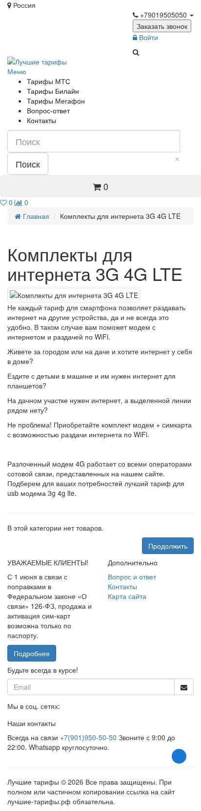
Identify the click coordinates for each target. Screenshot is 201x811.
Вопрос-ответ (48, 110)
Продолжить (167, 546)
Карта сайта (127, 596)
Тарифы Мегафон (56, 101)
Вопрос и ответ (132, 576)
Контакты (41, 120)
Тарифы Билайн (53, 91)
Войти (147, 37)
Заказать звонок (162, 26)
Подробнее (32, 653)
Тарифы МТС (48, 81)
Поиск (28, 163)
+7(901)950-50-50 (88, 737)
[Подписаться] (184, 687)
